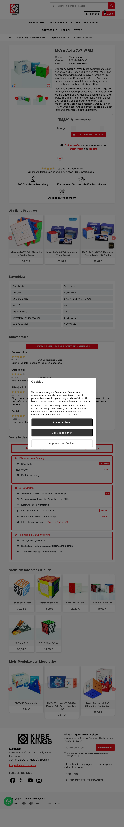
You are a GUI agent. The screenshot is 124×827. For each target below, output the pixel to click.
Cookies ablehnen (62, 432)
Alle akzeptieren (62, 422)
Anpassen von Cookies (62, 443)
